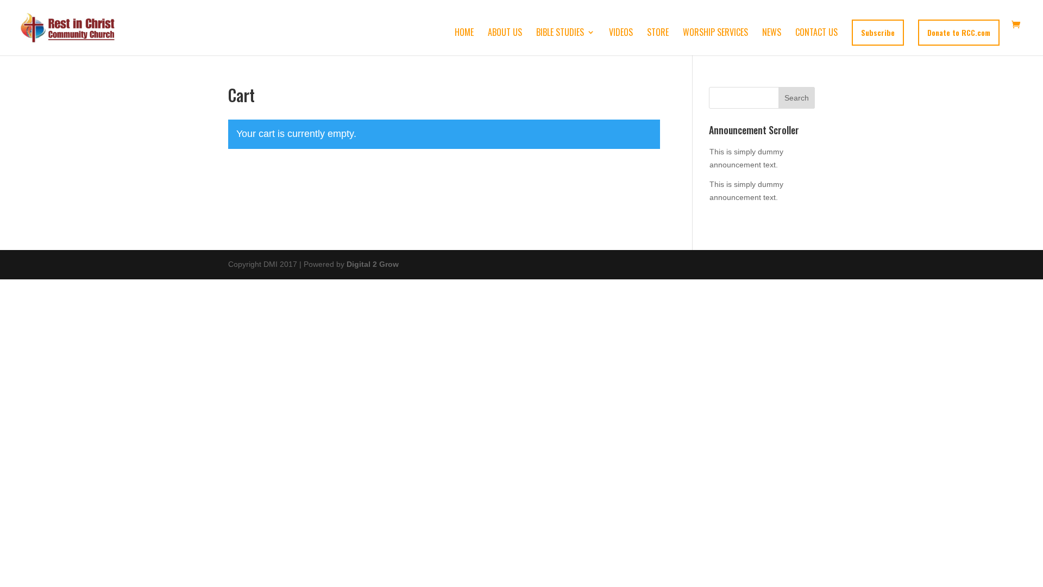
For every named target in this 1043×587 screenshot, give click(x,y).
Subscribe (878, 32)
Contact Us (816, 33)
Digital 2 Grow (373, 264)
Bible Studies (560, 33)
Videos (621, 33)
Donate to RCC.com (958, 32)
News (771, 33)
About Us (505, 33)
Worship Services (715, 33)
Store (658, 33)
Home (464, 33)
